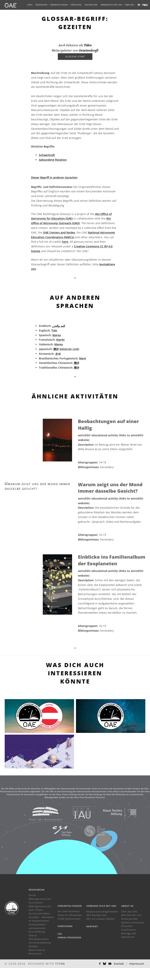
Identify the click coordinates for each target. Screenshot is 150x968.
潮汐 (76, 363)
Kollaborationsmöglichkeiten (102, 911)
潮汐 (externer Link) (66, 349)
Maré (82, 358)
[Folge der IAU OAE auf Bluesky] (104, 963)
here (65, 242)
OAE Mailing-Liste (96, 915)
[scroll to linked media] (75, 278)
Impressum (136, 963)
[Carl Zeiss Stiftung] (57, 830)
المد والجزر (58, 326)
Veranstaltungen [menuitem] (58, 5)
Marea (56, 335)
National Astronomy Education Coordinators (132, 926)
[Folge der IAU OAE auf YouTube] (146, 5)
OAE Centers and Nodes (59, 232)
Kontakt (92, 926)
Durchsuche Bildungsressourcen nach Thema (40, 906)
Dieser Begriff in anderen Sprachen (54, 177)
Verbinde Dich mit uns (101, 905)
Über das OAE (129, 911)
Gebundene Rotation (53, 160)
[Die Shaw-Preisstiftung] (89, 830)
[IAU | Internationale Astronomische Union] (76, 813)
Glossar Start (75, 56)
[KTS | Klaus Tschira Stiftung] (115, 813)
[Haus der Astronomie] (41, 813)
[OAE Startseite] (10, 5)
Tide (54, 330)
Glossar (33, 935)
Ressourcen (41, 5)
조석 (58, 354)
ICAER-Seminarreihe (69, 918)
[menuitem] (41, 5)
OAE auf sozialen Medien (100, 918)
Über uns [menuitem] (129, 5)
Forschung (76, 5)
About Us (127, 905)
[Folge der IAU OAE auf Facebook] (100, 963)
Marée (60, 339)
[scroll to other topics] (75, 376)
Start (29, 5)
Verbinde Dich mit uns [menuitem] (111, 5)
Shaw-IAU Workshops (70, 915)
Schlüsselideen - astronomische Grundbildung (38, 928)
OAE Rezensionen (39, 939)
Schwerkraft (47, 155)
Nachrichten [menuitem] (91, 5)
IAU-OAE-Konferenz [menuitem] (69, 911)
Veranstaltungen (70, 905)
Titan (60, 963)
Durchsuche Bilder (39, 913)
